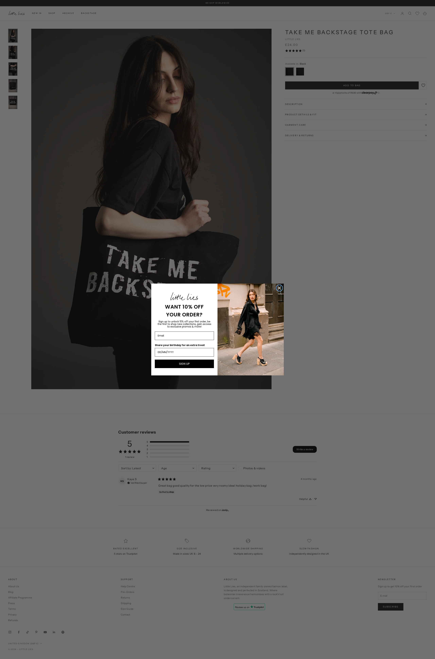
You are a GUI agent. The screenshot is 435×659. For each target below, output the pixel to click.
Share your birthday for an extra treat (180, 345)
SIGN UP (184, 364)
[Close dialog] (279, 288)
